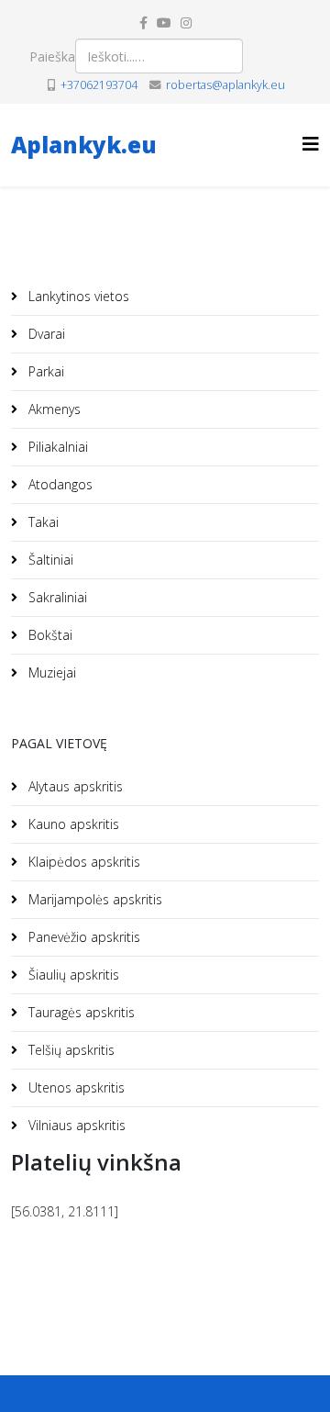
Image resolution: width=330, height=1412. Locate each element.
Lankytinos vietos (77, 296)
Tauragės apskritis (80, 1012)
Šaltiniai (49, 559)
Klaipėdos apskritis (82, 861)
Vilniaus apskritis (75, 1125)
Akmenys (53, 409)
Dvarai (45, 333)
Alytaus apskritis (74, 786)
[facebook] (143, 22)
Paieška (52, 56)
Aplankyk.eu (84, 144)
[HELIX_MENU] (310, 144)
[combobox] (159, 56)
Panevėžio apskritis (82, 937)
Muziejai (50, 672)
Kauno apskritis (72, 824)
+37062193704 (99, 85)
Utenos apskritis (75, 1087)
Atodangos (59, 484)
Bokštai (48, 635)
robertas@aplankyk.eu (225, 85)
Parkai (44, 371)
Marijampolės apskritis (93, 899)
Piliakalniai (56, 446)
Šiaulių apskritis (72, 974)
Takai (42, 522)
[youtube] (164, 22)
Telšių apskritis (70, 1050)
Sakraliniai (56, 597)
